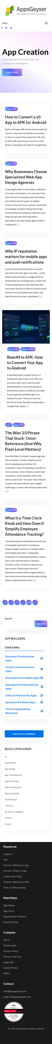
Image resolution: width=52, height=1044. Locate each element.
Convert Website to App (16, 865)
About (6, 940)
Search (8, 618)
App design (10, 768)
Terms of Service (12, 956)
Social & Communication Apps (19, 669)
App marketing (12, 781)
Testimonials (9, 945)
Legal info (8, 962)
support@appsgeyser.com (17, 996)
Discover (12, 72)
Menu (5, 23)
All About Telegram (14, 811)
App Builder (28, 349)
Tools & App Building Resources (17, 711)
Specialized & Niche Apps (20, 702)
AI (9, 425)
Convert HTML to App (15, 870)
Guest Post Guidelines (24, 733)
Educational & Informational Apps (21, 686)
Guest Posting (10, 922)
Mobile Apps (11, 799)
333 (29, 602)
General (11, 163)
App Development (13, 775)
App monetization (13, 787)
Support (7, 854)
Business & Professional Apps (19, 658)
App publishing (12, 793)
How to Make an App (14, 887)
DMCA (6, 973)
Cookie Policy (10, 967)
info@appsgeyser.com (15, 991)
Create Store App (12, 876)
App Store (8, 911)
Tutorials (11, 109)
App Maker (9, 905)
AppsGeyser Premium (14, 916)
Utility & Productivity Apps (21, 695)
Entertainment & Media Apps (22, 677)
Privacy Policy (10, 951)
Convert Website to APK (16, 882)
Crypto (8, 824)
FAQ (5, 859)
